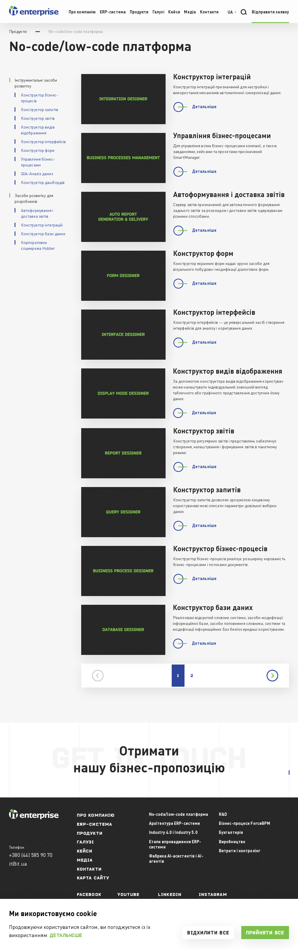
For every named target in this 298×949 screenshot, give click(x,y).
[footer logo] (33, 817)
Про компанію (96, 815)
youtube (129, 894)
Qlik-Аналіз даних (37, 173)
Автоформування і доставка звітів (37, 213)
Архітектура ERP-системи (174, 823)
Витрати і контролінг (239, 850)
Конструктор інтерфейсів (43, 141)
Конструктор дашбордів (43, 182)
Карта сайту (93, 877)
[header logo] (33, 14)
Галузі (85, 841)
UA (230, 11)
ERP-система (94, 824)
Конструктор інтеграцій (42, 224)
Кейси (85, 850)
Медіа (85, 859)
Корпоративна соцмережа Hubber (38, 245)
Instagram (213, 894)
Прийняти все (265, 932)
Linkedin (169, 894)
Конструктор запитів (39, 109)
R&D (223, 814)
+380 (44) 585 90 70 (30, 854)
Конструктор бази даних (43, 233)
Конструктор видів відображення (38, 129)
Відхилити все (208, 932)
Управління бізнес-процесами (38, 161)
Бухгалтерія (231, 832)
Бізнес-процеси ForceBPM (244, 823)
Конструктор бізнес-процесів (39, 97)
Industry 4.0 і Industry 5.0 (173, 832)
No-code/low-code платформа (178, 814)
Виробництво (232, 841)
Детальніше (66, 935)
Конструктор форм (38, 150)
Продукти (89, 833)
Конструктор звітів (38, 118)
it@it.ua (18, 863)
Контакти (89, 869)
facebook (89, 894)
